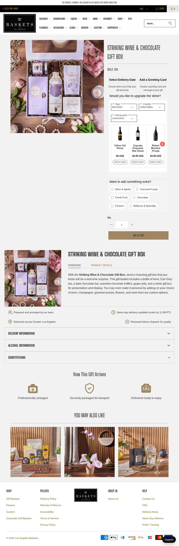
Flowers (10, 505)
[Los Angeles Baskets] (19, 23)
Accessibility (46, 511)
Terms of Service (49, 518)
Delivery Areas (150, 511)
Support (169, 539)
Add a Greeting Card (153, 79)
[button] (45, 19)
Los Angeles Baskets (26, 538)
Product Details (101, 265)
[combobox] (160, 23)
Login (161, 8)
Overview (74, 265)
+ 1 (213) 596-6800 (10, 8)
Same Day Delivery (152, 518)
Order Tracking (150, 524)
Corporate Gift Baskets (18, 518)
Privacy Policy (47, 524)
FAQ (144, 505)
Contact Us (148, 498)
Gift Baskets (13, 498)
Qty (109, 217)
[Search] (170, 23)
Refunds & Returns (50, 505)
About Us (113, 498)
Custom (10, 511)
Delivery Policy (48, 498)
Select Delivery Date (122, 79)
